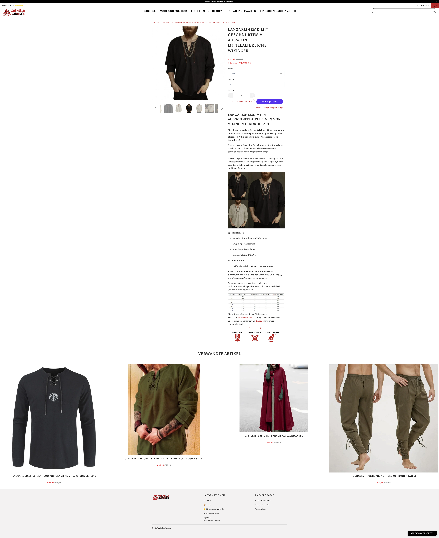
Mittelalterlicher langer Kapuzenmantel (274, 398)
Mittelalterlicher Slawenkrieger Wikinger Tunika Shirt (164, 409)
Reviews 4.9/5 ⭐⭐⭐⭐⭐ (13, 6)
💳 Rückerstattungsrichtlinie (213, 509)
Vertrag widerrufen (422, 533)
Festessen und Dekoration (210, 11)
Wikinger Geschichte (262, 505)
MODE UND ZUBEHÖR (174, 11)
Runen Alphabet (260, 509)
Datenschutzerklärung (211, 513)
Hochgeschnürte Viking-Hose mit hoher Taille (383, 418)
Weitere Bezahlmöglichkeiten (269, 108)
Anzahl (231, 90)
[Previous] (156, 63)
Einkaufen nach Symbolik (278, 11)
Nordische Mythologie (262, 500)
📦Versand (207, 505)
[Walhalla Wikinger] (36, 12)
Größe (231, 79)
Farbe (230, 68)
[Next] (222, 63)
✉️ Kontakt (207, 500)
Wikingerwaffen (245, 11)
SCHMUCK (150, 11)
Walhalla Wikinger (163, 528)
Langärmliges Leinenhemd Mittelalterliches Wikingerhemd (54, 418)
